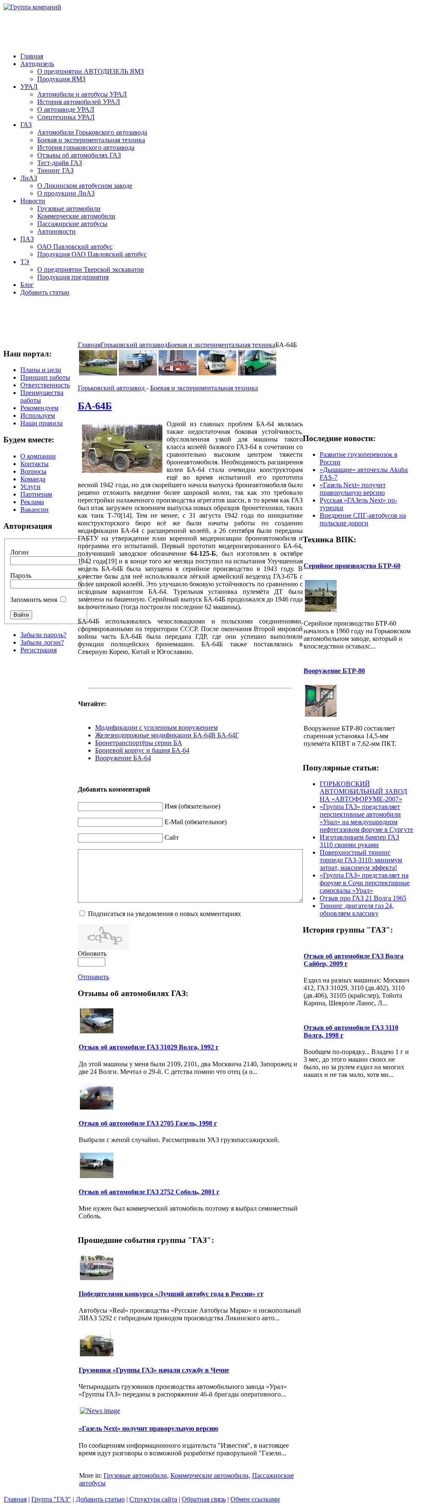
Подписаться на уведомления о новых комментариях (164, 913)
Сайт (171, 837)
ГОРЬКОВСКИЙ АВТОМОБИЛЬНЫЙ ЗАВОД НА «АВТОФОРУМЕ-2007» (363, 791)
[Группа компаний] (32, 7)
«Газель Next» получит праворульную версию (148, 1428)
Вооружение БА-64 (123, 758)
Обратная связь (204, 1499)
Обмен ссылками (255, 1499)
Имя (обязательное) (192, 806)
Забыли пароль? (43, 634)
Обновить (92, 953)
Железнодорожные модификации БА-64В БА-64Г (167, 735)
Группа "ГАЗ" (51, 1499)
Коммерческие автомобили (209, 1475)
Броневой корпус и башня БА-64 (142, 750)
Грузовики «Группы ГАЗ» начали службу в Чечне (154, 1370)
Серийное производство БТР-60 (352, 565)
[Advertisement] (260, 30)
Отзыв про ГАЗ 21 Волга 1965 (363, 898)
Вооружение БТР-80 (334, 670)
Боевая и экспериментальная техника (221, 344)
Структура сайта (153, 1499)
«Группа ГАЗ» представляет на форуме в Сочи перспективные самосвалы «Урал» (365, 883)
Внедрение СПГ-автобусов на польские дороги (363, 519)
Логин (19, 552)
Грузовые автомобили (135, 1475)
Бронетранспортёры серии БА (138, 742)
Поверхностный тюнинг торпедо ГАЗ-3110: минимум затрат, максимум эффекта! (361, 860)
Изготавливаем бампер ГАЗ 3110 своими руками (359, 841)
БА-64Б (95, 405)
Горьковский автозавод (134, 344)
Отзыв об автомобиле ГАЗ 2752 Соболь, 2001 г (149, 1191)
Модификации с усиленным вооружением (156, 727)
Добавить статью (100, 1499)
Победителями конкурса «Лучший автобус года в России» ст (171, 1293)
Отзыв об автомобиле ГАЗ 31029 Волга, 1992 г (149, 1047)
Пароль (20, 575)
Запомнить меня (33, 599)
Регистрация (38, 650)
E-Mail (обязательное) (195, 821)
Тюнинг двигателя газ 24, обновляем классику (357, 909)
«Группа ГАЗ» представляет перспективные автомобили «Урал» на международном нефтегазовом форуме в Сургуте (366, 818)
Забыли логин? (42, 642)
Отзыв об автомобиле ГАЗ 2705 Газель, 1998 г (148, 1123)
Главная (89, 344)
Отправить (93, 976)
